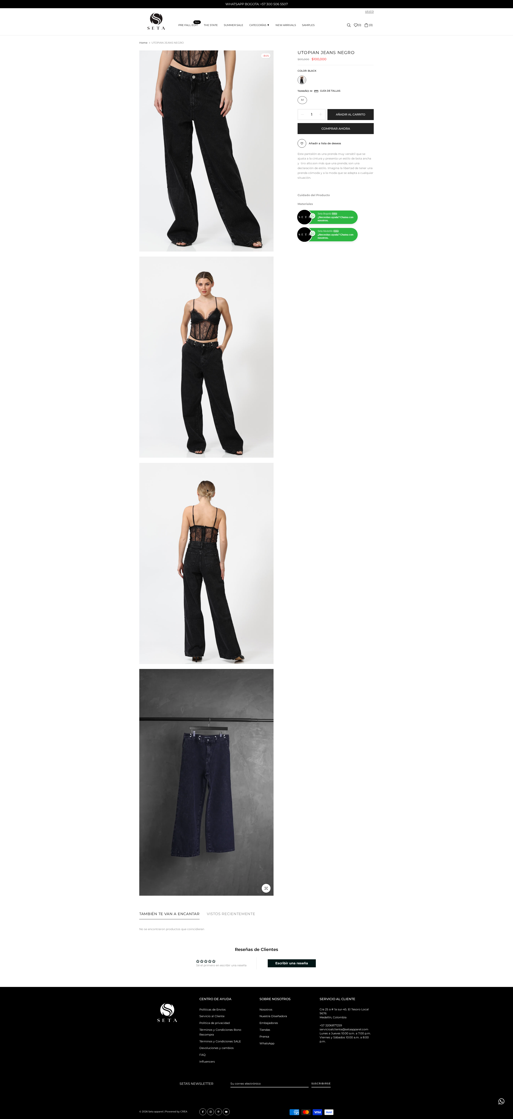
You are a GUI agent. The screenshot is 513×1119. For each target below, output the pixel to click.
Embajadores (269, 1023)
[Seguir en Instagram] (210, 1111)
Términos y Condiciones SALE (220, 1041)
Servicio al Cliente (211, 1016)
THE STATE (211, 25)
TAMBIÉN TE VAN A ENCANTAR (169, 914)
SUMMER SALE (233, 25)
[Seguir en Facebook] (202, 1111)
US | (367, 11)
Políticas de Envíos (212, 1009)
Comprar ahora (335, 128)
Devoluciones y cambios (216, 1048)
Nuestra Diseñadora (273, 1016)
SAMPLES (308, 25)
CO (372, 11)
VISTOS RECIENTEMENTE (231, 914)
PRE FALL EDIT (188, 25)
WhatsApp (267, 1043)
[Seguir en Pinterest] (218, 1111)
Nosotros (266, 1009)
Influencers (207, 1061)
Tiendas (265, 1030)
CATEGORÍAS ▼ (259, 25)
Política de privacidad (214, 1023)
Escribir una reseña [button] (291, 963)
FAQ (202, 1055)
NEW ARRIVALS (286, 25)
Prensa (264, 1036)
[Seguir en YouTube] (226, 1111)
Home (143, 42)
